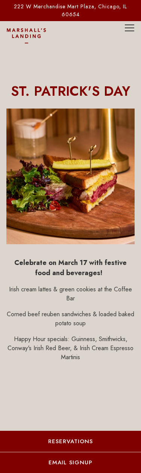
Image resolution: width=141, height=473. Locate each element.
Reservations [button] (70, 441)
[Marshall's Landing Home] (32, 35)
